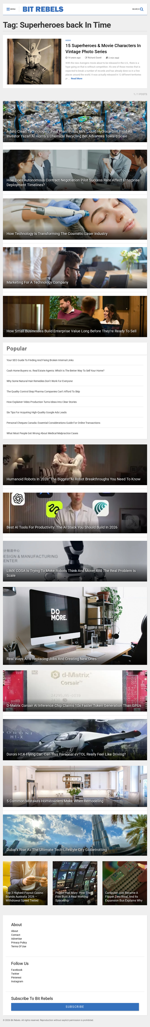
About (14, 931)
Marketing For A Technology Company (37, 282)
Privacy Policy (19, 942)
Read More (76, 78)
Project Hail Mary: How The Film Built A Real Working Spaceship (73, 896)
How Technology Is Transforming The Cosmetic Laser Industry (57, 233)
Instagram (17, 981)
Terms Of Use (18, 946)
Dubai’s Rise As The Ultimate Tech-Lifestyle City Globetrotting (57, 849)
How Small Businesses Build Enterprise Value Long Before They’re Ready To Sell (71, 331)
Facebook (16, 969)
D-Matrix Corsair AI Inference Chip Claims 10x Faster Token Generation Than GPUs (74, 705)
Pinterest (16, 977)
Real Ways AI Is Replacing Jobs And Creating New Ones (52, 659)
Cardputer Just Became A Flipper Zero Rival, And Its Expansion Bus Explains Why (123, 896)
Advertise (16, 938)
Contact (15, 934)
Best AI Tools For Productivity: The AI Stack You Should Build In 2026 (62, 527)
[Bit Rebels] (41, 12)
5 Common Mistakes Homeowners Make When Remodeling (55, 801)
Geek (68, 40)
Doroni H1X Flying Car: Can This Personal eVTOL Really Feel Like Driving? (66, 754)
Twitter (15, 973)
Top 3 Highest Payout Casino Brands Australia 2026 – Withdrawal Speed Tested (24, 896)
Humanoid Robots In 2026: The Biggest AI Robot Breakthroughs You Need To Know (73, 479)
